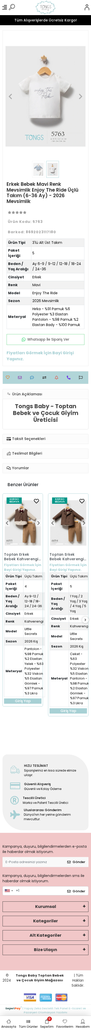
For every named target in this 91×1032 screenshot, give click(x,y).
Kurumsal (45, 906)
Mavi (36, 284)
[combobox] (8, 891)
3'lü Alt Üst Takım (47, 242)
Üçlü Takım (33, 576)
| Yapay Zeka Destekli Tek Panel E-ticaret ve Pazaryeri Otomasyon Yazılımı (45, 1010)
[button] (10, 96)
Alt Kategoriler (45, 935)
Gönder (79, 862)
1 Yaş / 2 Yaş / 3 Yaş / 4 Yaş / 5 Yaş (78, 603)
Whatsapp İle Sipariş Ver (48, 339)
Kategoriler (45, 921)
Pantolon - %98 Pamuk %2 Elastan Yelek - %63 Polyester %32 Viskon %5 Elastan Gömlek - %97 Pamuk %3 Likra (34, 671)
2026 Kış (31, 641)
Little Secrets (31, 631)
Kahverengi (34, 621)
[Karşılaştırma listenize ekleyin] (45, 377)
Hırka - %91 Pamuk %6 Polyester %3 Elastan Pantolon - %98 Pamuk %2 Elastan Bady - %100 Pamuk (56, 316)
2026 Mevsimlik (45, 300)
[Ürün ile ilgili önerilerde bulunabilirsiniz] (82, 377)
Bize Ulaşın (45, 950)
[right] (85, 620)
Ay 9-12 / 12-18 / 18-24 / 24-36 (33, 601)
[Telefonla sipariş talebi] (69, 377)
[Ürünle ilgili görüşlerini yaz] (33, 377)
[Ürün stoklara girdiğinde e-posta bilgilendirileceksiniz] (58, 377)
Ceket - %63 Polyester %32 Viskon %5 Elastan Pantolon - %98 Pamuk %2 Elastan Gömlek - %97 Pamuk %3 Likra (79, 678)
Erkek (36, 277)
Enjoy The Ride (45, 293)
